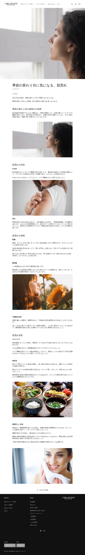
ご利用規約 (33, 519)
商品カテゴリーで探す (10, 501)
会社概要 (32, 501)
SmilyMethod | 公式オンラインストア (17, 551)
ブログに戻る (43, 490)
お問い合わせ (33, 525)
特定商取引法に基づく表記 (37, 510)
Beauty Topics (8, 508)
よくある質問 (33, 522)
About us (32, 504)
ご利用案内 (33, 516)
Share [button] (15, 93)
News (5, 511)
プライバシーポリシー (36, 513)
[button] (27, 4)
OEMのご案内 (34, 507)
